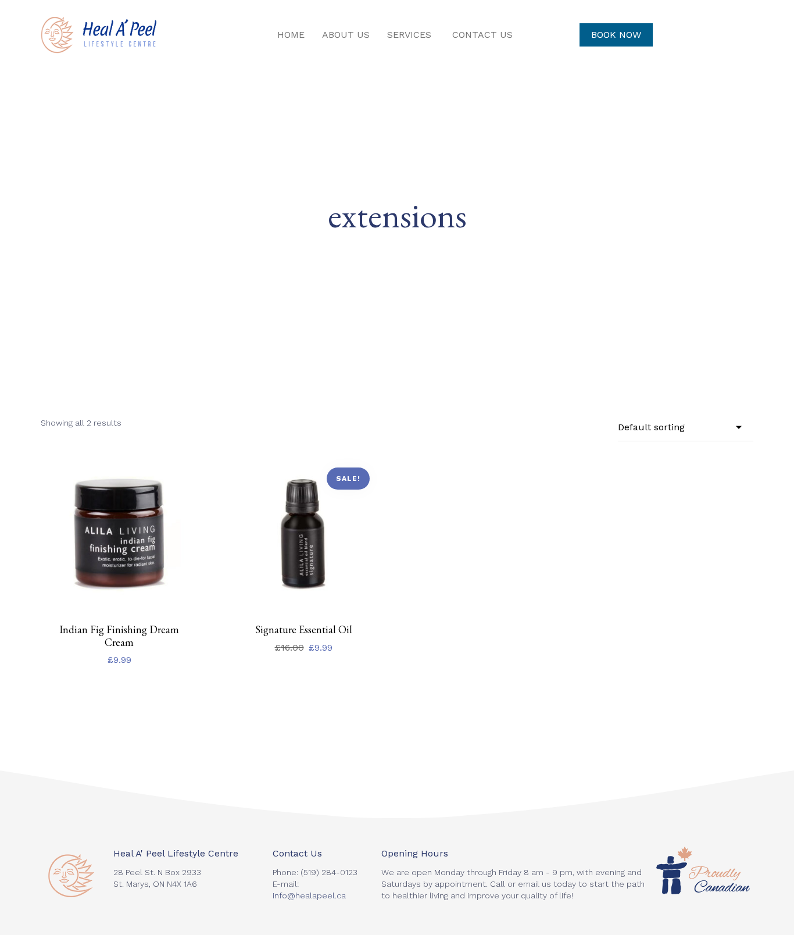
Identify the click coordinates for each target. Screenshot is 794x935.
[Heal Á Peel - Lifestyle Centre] (98, 34)
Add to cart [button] (119, 610)
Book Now (616, 34)
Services (409, 34)
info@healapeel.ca (309, 895)
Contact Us (482, 34)
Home (291, 34)
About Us (346, 34)
